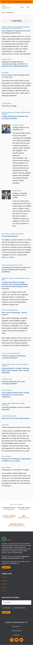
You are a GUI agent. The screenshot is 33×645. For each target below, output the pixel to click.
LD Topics (4, 584)
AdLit (23, 517)
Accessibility (16, 635)
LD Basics (4, 577)
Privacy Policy (16, 626)
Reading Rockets (9, 509)
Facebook (12, 640)
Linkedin (21, 640)
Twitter (16, 640)
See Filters (18, 21)
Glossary (4, 587)
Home (3, 12)
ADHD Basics (5, 580)
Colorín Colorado (9, 517)
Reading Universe (14, 525)
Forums (4, 590)
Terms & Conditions (17, 630)
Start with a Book (23, 509)
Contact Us (6, 567)
